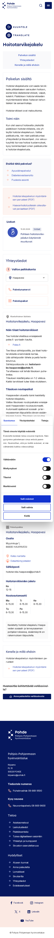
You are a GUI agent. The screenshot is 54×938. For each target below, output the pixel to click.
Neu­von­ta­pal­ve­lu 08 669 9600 (29, 805)
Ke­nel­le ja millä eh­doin (27, 65)
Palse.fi (16, 344)
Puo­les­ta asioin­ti (20, 179)
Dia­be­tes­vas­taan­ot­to (22, 175)
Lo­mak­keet (18, 871)
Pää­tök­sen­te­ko (21, 831)
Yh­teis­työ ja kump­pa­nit (25, 841)
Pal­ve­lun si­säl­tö (27, 55)
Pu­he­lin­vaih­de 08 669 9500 (27, 790)
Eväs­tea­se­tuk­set (21, 885)
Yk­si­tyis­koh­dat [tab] (26, 420)
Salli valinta (27, 507)
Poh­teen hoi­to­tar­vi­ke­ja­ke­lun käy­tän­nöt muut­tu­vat (32, 238)
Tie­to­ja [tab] (44, 420)
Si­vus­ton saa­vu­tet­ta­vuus (26, 845)
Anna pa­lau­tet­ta (21, 867)
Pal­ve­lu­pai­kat (20, 300)
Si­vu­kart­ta (18, 876)
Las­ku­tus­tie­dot (20, 827)
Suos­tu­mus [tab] (9, 420)
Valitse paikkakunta (22, 269)
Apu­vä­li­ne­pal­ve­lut (21, 170)
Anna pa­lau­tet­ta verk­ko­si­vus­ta (29, 696)
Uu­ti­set (37, 229)
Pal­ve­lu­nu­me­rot (21, 289)
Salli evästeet (27, 499)
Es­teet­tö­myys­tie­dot (21, 560)
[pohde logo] (11, 5)
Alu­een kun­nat (20, 862)
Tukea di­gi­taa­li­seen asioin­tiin (27, 836)
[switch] (46, 468)
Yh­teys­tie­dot (27, 60)
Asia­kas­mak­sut (21, 822)
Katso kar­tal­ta (18, 556)
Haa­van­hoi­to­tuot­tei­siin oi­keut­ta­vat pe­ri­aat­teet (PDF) (30, 207)
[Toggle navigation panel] (48, 5)
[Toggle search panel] (40, 5)
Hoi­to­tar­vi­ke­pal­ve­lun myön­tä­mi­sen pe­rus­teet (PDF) (30, 198)
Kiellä (27, 516)
